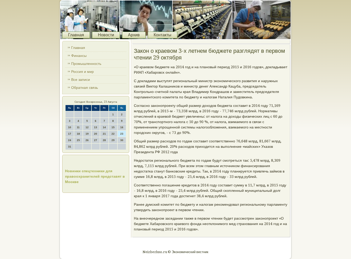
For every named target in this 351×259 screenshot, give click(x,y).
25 (78, 140)
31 (69, 146)
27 (95, 140)
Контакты (162, 35)
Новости (106, 35)
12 (87, 127)
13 (95, 127)
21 (104, 133)
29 (113, 140)
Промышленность (86, 64)
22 (113, 133)
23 (121, 133)
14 (104, 127)
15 (113, 127)
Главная (76, 35)
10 (69, 127)
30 (121, 140)
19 (87, 133)
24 (69, 140)
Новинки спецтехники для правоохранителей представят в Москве (95, 176)
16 (121, 127)
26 (87, 140)
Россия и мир (82, 72)
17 (69, 133)
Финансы (79, 56)
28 (104, 140)
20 (95, 133)
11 (78, 127)
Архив (134, 35)
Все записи (80, 79)
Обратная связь (84, 87)
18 (78, 133)
